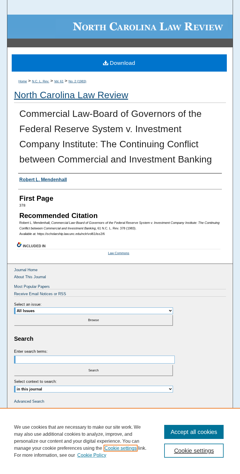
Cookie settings (120, 448)
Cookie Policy (91, 455)
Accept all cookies (194, 432)
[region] (120, 441)
